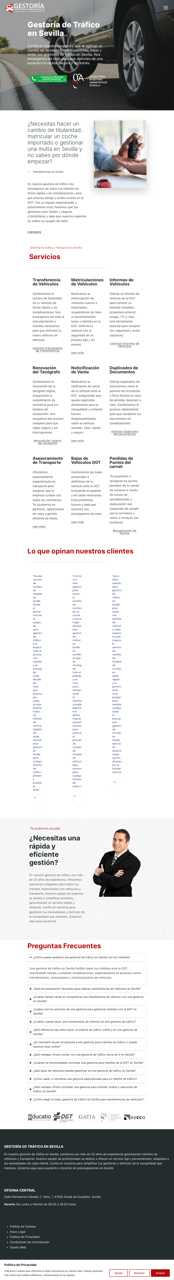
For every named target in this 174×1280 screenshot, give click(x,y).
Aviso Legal (18, 1231)
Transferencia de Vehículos (46, 281)
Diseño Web (18, 1247)
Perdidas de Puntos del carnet (121, 462)
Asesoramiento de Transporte (48, 460)
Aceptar (160, 1273)
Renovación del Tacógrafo (46, 369)
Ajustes (118, 1273)
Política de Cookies (23, 1226)
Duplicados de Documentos (124, 369)
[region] (87, 1270)
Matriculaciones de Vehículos (87, 281)
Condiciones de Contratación (29, 1242)
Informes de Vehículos (121, 281)
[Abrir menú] (166, 7)
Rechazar (139, 1273)
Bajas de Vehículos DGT (86, 460)
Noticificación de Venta (85, 369)
